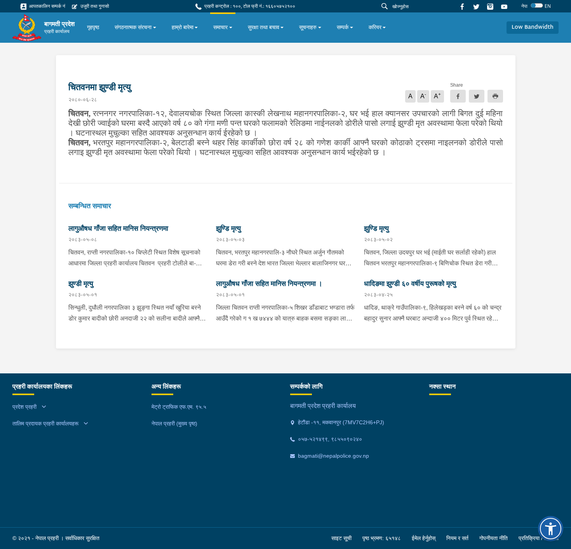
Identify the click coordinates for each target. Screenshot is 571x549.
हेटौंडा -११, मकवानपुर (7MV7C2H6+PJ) (340, 422)
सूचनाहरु (308, 27)
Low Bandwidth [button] (533, 27)
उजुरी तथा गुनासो (94, 6)
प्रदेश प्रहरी (24, 407)
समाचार (220, 27)
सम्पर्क (342, 27)
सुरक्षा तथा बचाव (263, 27)
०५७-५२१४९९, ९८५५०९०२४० (329, 439)
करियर (375, 27)
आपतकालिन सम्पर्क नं (46, 6)
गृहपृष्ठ (93, 27)
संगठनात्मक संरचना (133, 27)
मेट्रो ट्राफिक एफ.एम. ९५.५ (178, 407)
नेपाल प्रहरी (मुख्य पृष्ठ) (174, 423)
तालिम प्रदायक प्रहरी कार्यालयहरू (45, 423)
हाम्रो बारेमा (182, 27)
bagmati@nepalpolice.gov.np (332, 456)
